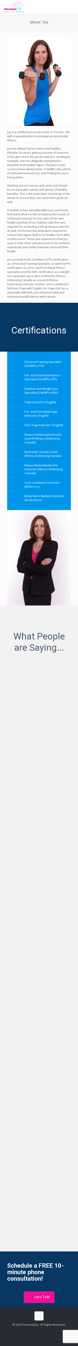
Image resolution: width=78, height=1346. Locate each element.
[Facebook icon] (36, 1330)
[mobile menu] (72, 6)
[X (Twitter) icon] (41, 1330)
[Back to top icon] (39, 1315)
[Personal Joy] (14, 6)
